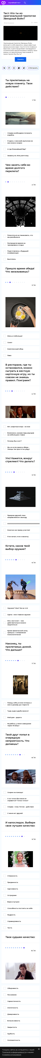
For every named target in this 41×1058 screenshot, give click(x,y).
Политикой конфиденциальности (14, 1052)
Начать (20, 59)
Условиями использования (11, 1055)
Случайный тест (14, 3)
